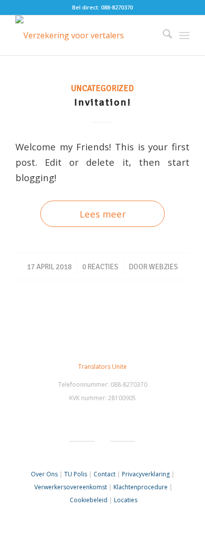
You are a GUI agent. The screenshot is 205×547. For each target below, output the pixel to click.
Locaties (125, 500)
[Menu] (184, 35)
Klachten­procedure (140, 487)
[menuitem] (162, 35)
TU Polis (75, 474)
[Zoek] (162, 35)
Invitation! (102, 102)
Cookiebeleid (88, 500)
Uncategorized (102, 88)
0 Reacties (100, 266)
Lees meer (103, 214)
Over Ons (44, 474)
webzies (163, 266)
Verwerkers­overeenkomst (70, 487)
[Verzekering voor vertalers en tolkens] (85, 35)
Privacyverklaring (146, 474)
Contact (104, 474)
